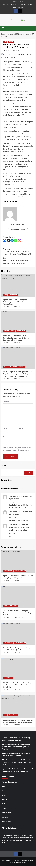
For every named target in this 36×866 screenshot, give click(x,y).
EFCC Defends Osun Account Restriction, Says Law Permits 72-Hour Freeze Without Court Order (17, 762)
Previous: (17, 251)
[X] (8, 240)
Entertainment (6, 821)
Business (5, 804)
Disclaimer (30, 4)
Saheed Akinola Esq (18, 366)
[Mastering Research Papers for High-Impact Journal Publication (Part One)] (18, 634)
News (5, 41)
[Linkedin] (12, 240)
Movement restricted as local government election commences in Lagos (19, 527)
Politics (11, 41)
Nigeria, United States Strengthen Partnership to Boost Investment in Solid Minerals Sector (18, 770)
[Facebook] (4, 240)
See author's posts (18, 230)
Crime (5, 605)
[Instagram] (19, 240)
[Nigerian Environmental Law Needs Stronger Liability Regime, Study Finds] (18, 561)
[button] (3, 28)
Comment (6, 401)
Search (4, 465)
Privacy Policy (22, 4)
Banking (4, 799)
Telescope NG (7, 50)
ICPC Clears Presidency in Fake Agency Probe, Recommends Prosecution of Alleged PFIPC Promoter (17, 747)
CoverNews (13, 862)
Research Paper (8, 570)
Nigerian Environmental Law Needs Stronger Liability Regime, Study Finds (16, 739)
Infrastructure (6, 813)
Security (4, 795)
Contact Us (13, 4)
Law (5, 366)
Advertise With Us (18, 7)
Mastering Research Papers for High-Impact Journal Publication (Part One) (16, 754)
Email (21, 428)
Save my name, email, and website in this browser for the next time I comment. (17, 449)
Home (3, 34)
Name (5, 428)
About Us (5, 4)
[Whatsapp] (15, 240)
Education (6, 330)
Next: (16, 260)
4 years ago (16, 50)
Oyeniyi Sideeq (13, 294)
